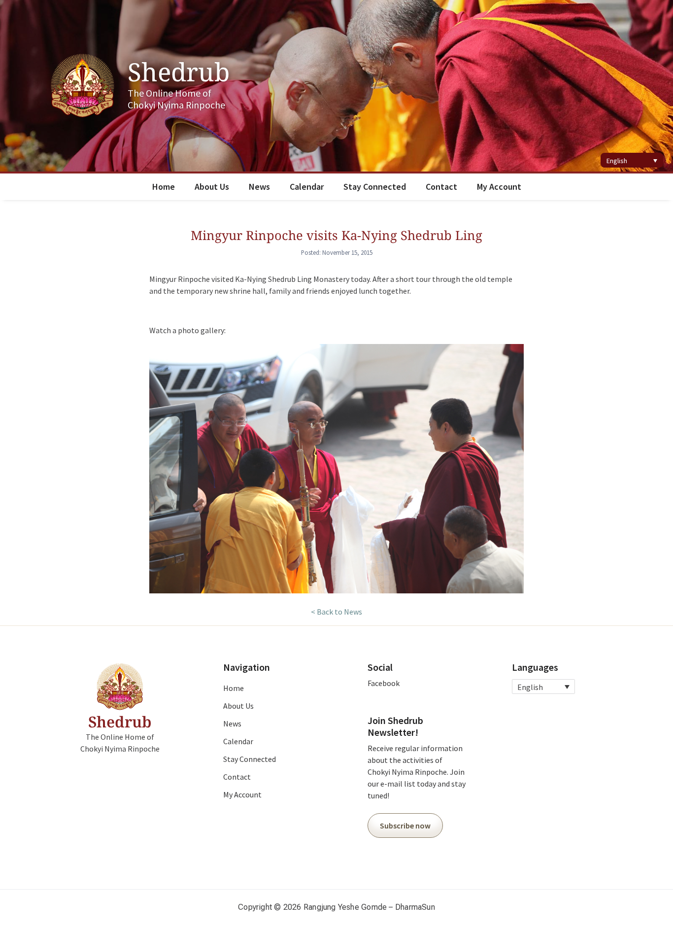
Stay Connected (374, 186)
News (259, 186)
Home (163, 186)
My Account (499, 186)
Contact (441, 186)
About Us (212, 186)
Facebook (384, 683)
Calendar (307, 186)
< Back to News (336, 612)
